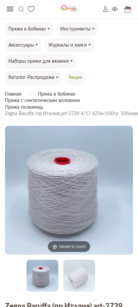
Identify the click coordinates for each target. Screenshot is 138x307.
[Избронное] (31, 9)
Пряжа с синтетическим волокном (42, 100)
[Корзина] (127, 9)
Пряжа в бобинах (56, 94)
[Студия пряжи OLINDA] (68, 9)
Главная (13, 94)
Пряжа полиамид (24, 107)
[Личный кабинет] (107, 9)
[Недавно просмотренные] (118, 9)
